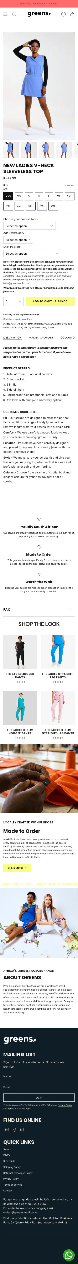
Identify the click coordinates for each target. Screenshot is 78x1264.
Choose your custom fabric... (22, 219)
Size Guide (9, 1161)
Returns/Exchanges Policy (17, 1173)
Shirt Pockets (12, 246)
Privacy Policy (65, 1105)
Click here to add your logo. (17, 319)
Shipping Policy (12, 1167)
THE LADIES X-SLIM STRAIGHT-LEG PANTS (58, 731)
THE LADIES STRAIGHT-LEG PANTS (58, 675)
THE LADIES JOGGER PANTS (20, 675)
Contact (7, 1190)
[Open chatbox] (69, 1255)
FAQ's (6, 1155)
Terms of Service (16, 1108)
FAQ (6, 609)
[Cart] (72, 14)
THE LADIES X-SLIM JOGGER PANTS (20, 731)
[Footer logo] (20, 1040)
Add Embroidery (13, 233)
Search (7, 1149)
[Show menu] (5, 14)
